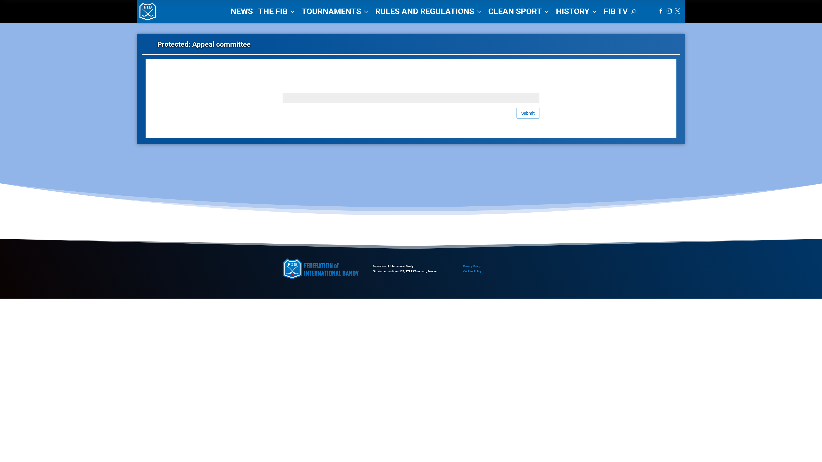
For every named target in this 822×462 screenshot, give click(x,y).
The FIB (277, 11)
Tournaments (336, 11)
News (242, 11)
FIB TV (616, 11)
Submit (528, 113)
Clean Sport (519, 11)
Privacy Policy (472, 266)
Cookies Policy (472, 271)
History (577, 11)
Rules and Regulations (429, 11)
